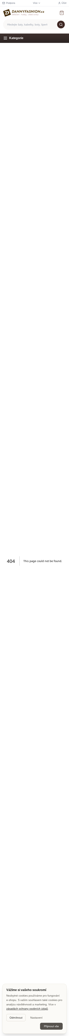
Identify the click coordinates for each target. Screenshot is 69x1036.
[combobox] (34, 24)
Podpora (10, 3)
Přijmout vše (51, 1026)
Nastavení (36, 1017)
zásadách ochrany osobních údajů (27, 1008)
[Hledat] (61, 24)
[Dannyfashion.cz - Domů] (23, 13)
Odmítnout (16, 1017)
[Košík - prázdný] (62, 12)
